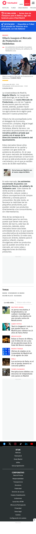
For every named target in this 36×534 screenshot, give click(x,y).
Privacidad (18, 508)
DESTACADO (9, 24)
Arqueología (16, 336)
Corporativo (18, 473)
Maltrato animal (17, 307)
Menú (33, 3)
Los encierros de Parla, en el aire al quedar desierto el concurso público (6, 362)
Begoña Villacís (7, 295)
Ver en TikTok (21, 444)
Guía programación (18, 466)
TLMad (13, 8)
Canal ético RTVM (18, 501)
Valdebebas (18, 295)
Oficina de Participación (18, 505)
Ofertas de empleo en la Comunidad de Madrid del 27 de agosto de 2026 (6, 351)
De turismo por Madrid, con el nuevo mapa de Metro (7, 172)
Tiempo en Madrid (18, 369)
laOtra (18, 462)
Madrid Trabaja (17, 349)
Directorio (18, 485)
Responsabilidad (18, 478)
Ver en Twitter (10, 444)
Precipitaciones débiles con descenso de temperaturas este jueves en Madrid (6, 372)
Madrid (5, 35)
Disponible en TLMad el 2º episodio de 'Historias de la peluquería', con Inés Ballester (17, 26)
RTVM (18, 450)
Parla (13, 359)
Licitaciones (18, 498)
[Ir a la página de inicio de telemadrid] (9, 3)
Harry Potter (16, 324)
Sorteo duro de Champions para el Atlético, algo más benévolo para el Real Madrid (16, 16)
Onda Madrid (23, 8)
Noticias (5, 8)
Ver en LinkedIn (26, 444)
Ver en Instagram (15, 444)
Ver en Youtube (32, 444)
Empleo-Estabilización (18, 495)
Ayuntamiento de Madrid (16, 293)
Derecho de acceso (18, 492)
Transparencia (18, 482)
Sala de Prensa (18, 475)
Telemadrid (18, 456)
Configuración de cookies (18, 518)
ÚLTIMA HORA (10, 13)
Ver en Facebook (4, 444)
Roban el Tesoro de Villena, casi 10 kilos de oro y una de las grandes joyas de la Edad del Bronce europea (6, 339)
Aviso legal (18, 511)
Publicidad (18, 488)
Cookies (18, 515)
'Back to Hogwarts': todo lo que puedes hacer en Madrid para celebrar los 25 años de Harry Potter (6, 327)
